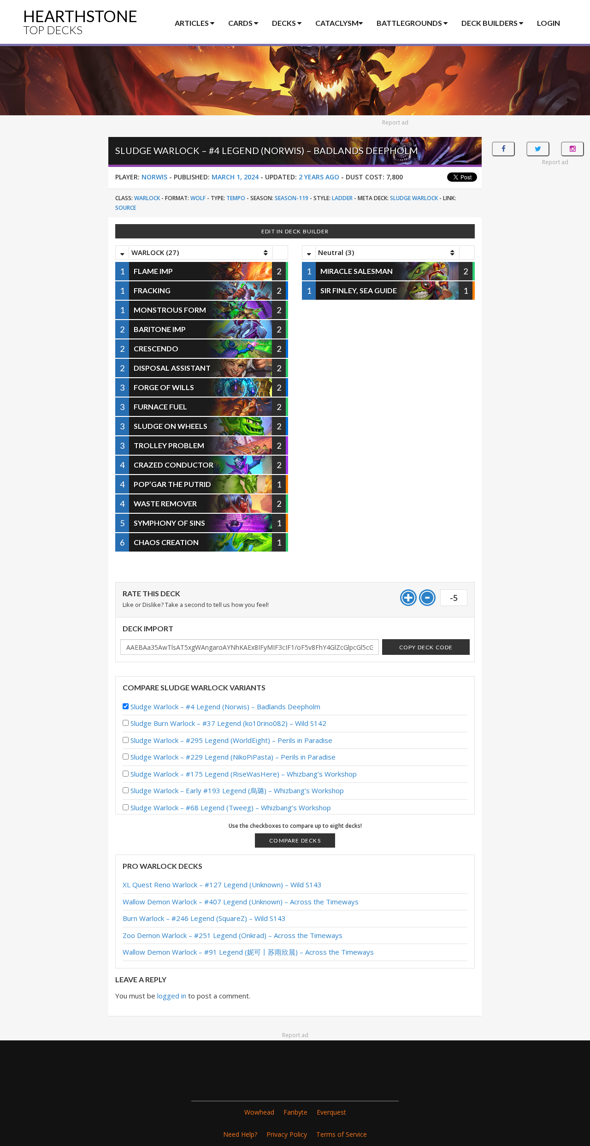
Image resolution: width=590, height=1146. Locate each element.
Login (548, 22)
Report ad (395, 122)
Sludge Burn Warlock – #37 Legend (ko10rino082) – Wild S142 (228, 723)
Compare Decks (295, 840)
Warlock (147, 198)
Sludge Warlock (414, 198)
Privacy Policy (286, 1134)
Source (125, 208)
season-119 (291, 198)
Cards (241, 22)
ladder (342, 198)
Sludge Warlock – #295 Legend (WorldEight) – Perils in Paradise (231, 740)
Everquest (331, 1112)
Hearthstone (80, 21)
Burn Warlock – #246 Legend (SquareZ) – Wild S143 (204, 918)
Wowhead (259, 1112)
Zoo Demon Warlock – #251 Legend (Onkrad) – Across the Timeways (232, 935)
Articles (192, 22)
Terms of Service (341, 1134)
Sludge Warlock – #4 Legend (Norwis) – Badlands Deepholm (225, 706)
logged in (171, 995)
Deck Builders (490, 22)
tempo (235, 198)
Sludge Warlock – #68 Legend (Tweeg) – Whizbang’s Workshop (230, 807)
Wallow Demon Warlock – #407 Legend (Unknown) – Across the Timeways (241, 901)
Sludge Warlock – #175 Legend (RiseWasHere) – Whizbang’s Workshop (243, 773)
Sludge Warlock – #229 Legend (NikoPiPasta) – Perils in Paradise (233, 756)
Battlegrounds (410, 22)
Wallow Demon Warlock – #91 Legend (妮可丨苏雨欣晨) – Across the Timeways (248, 951)
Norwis (154, 176)
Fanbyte (295, 1112)
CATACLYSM (337, 22)
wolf (198, 198)
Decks (284, 22)
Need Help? (240, 1134)
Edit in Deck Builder (295, 231)
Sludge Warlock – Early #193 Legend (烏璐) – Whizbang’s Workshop (237, 790)
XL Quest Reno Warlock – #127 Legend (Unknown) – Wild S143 (222, 884)
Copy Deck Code (426, 647)
